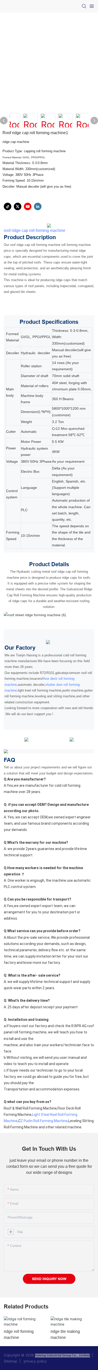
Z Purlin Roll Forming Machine (44, 1121)
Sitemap (11, 1361)
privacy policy (34, 1361)
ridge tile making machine (65, 1334)
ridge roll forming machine (19, 1334)
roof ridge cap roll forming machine (34, 230)
